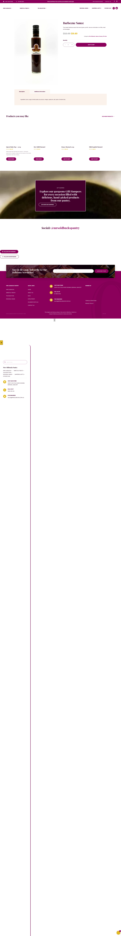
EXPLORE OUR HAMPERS (47, 204)
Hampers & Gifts (96, 8)
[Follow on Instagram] (117, 1)
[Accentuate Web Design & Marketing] (110, 313)
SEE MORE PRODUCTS (107, 116)
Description (22, 91)
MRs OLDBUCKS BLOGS (98, 1)
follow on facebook (10, 251)
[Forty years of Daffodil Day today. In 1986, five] (50, 240)
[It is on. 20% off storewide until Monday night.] (10, 240)
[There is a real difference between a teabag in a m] (111, 240)
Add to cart (91, 44)
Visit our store (9, 1)
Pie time (105, 36)
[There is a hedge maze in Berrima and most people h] (70, 240)
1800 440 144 (11, 391)
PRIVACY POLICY (89, 303)
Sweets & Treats (24, 8)
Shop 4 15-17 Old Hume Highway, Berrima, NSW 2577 (67, 287)
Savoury (101, 36)
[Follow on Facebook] (114, 1)
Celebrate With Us (33, 302)
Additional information (39, 91)
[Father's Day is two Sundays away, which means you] (30, 240)
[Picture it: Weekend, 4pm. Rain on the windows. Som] (91, 240)
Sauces (97, 36)
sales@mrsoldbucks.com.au (62, 301)
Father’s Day (107, 8)
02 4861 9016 (21, 1)
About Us (30, 292)
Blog (29, 295)
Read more (11, 159)
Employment (31, 299)
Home (29, 289)
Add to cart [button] (66, 159)
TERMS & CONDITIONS (90, 300)
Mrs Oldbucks (7, 8)
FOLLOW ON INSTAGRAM (10, 256)
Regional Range (84, 8)
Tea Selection (41, 8)
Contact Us (108, 1)
